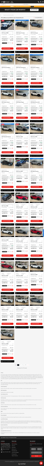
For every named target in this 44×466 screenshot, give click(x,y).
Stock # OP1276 (33, 31)
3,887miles (11, 311)
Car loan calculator (15, 452)
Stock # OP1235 (18, 31)
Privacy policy (14, 454)
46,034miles (40, 103)
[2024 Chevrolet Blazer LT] (7, 59)
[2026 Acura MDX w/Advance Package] (7, 300)
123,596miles (39, 138)
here (18, 417)
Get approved (14, 450)
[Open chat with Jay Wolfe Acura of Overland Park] (41, 463)
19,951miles (11, 138)
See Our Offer (34, 9)
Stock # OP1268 (18, 66)
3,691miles (26, 242)
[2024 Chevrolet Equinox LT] (22, 59)
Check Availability (7, 48)
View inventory (14, 444)
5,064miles (26, 311)
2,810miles (40, 208)
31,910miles (11, 207)
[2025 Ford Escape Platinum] (7, 163)
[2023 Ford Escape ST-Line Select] (36, 24)
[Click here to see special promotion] (22, 6)
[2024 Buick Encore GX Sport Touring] (36, 94)
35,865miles (11, 103)
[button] (39, 2)
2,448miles (26, 277)
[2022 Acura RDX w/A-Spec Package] (36, 128)
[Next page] (28, 365)
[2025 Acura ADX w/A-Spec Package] (22, 231)
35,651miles (40, 172)
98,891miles (11, 34)
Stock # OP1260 (4, 135)
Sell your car (14, 449)
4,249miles (11, 277)
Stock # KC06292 (18, 135)
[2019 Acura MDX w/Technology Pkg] (7, 24)
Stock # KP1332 (4, 238)
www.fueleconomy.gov (4, 384)
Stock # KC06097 (33, 273)
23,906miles (25, 172)
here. (30, 417)
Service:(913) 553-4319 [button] (5, 450)
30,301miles (25, 34)
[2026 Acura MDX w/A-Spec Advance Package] (36, 266)
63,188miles (11, 241)
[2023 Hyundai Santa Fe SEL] (7, 128)
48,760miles (25, 103)
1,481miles (40, 311)
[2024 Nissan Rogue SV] (22, 94)
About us (13, 445)
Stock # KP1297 (33, 135)
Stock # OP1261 (4, 66)
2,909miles (26, 138)
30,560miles (11, 172)
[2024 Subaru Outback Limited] (36, 59)
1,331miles (11, 345)
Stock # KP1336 (4, 31)
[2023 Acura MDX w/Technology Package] (7, 231)
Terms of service (15, 455)
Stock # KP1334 (4, 204)
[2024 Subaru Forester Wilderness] (22, 24)
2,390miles (40, 34)
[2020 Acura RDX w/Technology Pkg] (22, 163)
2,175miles (26, 208)
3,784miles (40, 242)
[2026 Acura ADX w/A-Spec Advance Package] (22, 128)
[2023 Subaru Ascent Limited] (7, 94)
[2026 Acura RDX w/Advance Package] (7, 266)
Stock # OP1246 (33, 66)
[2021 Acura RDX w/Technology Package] (7, 197)
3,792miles (40, 276)
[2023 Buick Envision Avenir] (36, 163)
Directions (14, 447)
